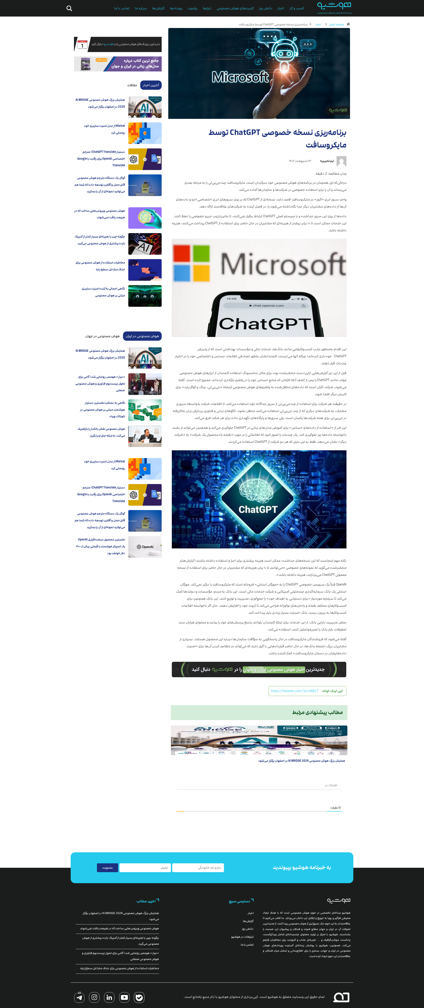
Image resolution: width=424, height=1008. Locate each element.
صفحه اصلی (336, 24)
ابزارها (207, 8)
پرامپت (192, 8)
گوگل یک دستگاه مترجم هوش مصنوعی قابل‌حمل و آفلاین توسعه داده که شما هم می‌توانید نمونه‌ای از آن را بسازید (100, 185)
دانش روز (265, 8)
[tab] (151, 85)
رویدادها (176, 8)
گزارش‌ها (158, 8)
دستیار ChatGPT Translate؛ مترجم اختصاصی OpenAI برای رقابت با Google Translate (101, 159)
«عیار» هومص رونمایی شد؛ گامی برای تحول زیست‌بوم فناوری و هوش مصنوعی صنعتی (100, 384)
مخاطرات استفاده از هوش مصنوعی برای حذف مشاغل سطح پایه (119, 968)
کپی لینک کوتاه (332, 690)
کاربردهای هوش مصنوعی (235, 8)
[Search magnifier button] (68, 8)
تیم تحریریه (327, 161)
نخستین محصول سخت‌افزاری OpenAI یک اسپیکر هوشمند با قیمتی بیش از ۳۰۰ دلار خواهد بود (100, 546)
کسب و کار (297, 8)
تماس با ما (122, 8)
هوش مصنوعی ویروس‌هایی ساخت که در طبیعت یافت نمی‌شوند (119, 928)
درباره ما (141, 8)
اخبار (281, 8)
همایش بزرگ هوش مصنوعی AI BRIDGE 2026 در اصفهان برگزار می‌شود (301, 761)
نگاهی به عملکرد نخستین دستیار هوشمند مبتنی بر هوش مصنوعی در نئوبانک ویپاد (102, 410)
